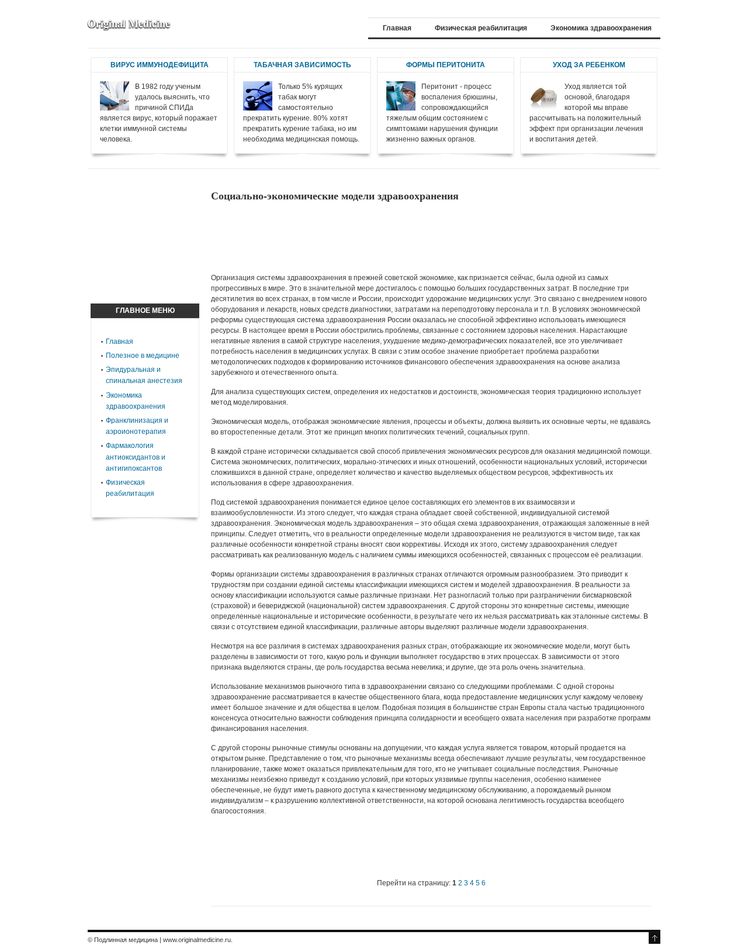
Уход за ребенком (589, 65)
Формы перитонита (445, 65)
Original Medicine (129, 23)
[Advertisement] (423, 237)
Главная (119, 341)
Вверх (654, 938)
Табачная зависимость (302, 65)
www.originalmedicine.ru (197, 939)
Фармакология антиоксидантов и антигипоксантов (135, 457)
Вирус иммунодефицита (159, 65)
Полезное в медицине (142, 355)
